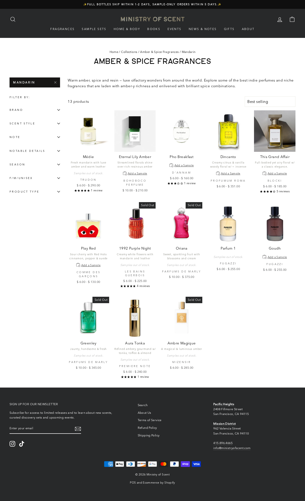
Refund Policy (147, 427)
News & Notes (203, 29)
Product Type (25, 191)
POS (133, 482)
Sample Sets (94, 29)
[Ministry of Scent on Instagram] (12, 444)
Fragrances (62, 29)
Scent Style (22, 123)
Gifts (229, 29)
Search (142, 405)
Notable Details (27, 151)
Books (153, 29)
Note (15, 137)
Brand (16, 110)
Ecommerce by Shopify (159, 482)
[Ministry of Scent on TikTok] (22, 444)
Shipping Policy (149, 435)
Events (174, 29)
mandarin (24, 82)
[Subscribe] (78, 429)
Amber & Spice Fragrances (159, 52)
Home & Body (127, 29)
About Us (144, 412)
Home (114, 52)
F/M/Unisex (21, 178)
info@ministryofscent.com (231, 448)
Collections (129, 52)
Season (17, 164)
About (248, 29)
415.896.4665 (223, 443)
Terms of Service (150, 420)
